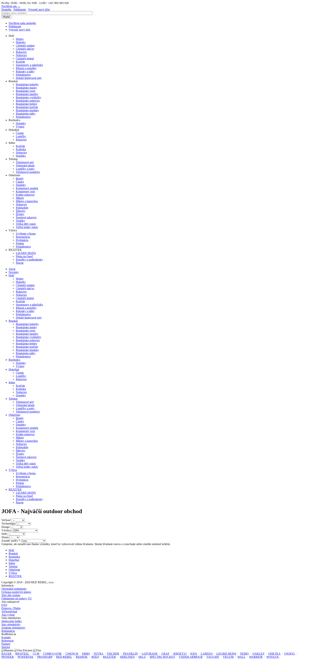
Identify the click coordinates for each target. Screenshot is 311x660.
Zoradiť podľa (10, 540)
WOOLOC (272, 656)
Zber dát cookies (10, 595)
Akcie (12, 268)
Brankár (13, 320)
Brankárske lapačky (27, 94)
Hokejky (21, 42)
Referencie (7, 640)
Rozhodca (14, 359)
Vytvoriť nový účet (39, 9)
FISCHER (113, 653)
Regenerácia (23, 236)
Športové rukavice (26, 217)
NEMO (244, 653)
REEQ (95, 656)
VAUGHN (212, 656)
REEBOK (82, 656)
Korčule (20, 61)
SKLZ (142, 656)
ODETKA (274, 653)
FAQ (4, 604)
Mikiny (20, 197)
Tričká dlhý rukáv (26, 223)
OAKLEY (259, 653)
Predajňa (6, 9)
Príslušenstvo (23, 74)
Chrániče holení (25, 58)
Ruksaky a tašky (25, 71)
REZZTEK (15, 489)
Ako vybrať (8, 614)
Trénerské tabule (25, 165)
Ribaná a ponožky (26, 68)
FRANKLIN (130, 653)
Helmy (20, 39)
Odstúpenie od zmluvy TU (16, 598)
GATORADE (150, 653)
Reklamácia (8, 630)
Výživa (13, 470)
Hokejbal (14, 369)
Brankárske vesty (25, 90)
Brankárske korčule (27, 107)
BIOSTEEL (22, 653)
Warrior (5, 647)
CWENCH (72, 653)
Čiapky (20, 181)
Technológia (8, 523)
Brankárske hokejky (27, 84)
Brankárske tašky (25, 113)
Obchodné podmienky (14, 588)
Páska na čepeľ (24, 256)
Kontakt (6, 637)
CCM (36, 653)
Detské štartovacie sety (29, 77)
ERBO (86, 653)
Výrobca (6, 530)
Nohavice (21, 55)
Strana (5, 537)
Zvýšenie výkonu (26, 233)
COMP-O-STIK (52, 653)
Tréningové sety (25, 162)
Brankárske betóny (26, 103)
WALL (241, 656)
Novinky (14, 272)
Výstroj (20, 126)
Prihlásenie (19, 9)
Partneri (5, 643)
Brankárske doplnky (27, 110)
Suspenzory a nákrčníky (29, 64)
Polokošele (22, 207)
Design (5, 526)
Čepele (20, 133)
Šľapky (20, 214)
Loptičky (21, 136)
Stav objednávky (11, 624)
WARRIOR (256, 656)
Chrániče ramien (25, 45)
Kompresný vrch (25, 191)
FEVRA (98, 653)
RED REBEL (64, 656)
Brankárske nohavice (28, 100)
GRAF (165, 653)
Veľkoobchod (9, 611)
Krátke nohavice (25, 194)
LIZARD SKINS (26, 253)
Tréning (13, 398)
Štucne (20, 262)
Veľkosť (6, 520)
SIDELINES (127, 656)
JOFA (193, 653)
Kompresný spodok (27, 188)
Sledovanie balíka (11, 621)
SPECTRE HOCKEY (162, 656)
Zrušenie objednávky (13, 627)
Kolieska (21, 149)
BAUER (6, 653)
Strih (4, 533)
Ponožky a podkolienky (29, 259)
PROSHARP (44, 656)
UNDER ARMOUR (191, 656)
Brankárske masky (26, 87)
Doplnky (21, 123)
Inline (12, 382)
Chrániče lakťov (25, 48)
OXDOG (289, 653)
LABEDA (207, 653)
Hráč (11, 275)
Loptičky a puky (25, 168)
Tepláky (20, 220)
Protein (20, 243)
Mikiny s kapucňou (27, 201)
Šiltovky (20, 210)
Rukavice (21, 52)
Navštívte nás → (10, 6)
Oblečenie (14, 414)
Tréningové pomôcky (28, 172)
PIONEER (7, 656)
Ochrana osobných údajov (16, 592)
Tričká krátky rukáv (27, 227)
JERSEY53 (179, 653)
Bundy (20, 178)
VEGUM (228, 656)
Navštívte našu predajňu (22, 23)
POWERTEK (25, 656)
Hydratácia (22, 240)
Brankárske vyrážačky (28, 97)
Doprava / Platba (11, 608)
